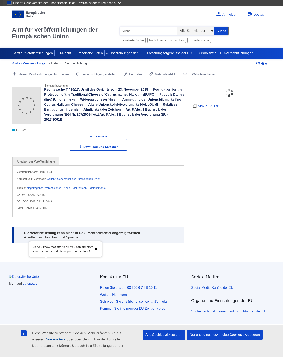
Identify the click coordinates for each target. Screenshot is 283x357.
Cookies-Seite (55, 339)
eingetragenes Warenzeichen (44, 188)
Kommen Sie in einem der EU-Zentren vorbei (133, 308)
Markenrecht (80, 188)
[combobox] (148, 31)
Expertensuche (199, 40)
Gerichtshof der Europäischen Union (78, 178)
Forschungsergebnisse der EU (169, 53)
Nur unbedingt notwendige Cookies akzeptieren (225, 334)
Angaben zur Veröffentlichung (36, 161)
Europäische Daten (88, 53)
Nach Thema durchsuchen (166, 40)
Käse (67, 188)
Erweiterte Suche (132, 40)
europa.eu (30, 283)
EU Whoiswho (205, 53)
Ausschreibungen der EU (124, 53)
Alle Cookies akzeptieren (163, 334)
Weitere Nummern (113, 294)
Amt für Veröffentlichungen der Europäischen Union (55, 32)
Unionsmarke (98, 188)
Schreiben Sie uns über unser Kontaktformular (134, 301)
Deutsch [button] (259, 14)
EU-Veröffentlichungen (236, 53)
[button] (96, 249)
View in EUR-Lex (208, 106)
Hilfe (264, 63)
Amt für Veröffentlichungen (33, 53)
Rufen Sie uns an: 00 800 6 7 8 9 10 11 (128, 287)
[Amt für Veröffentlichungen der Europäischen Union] (28, 14)
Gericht (51, 178)
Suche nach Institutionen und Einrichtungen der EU (228, 311)
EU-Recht (63, 53)
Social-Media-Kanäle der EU (212, 287)
